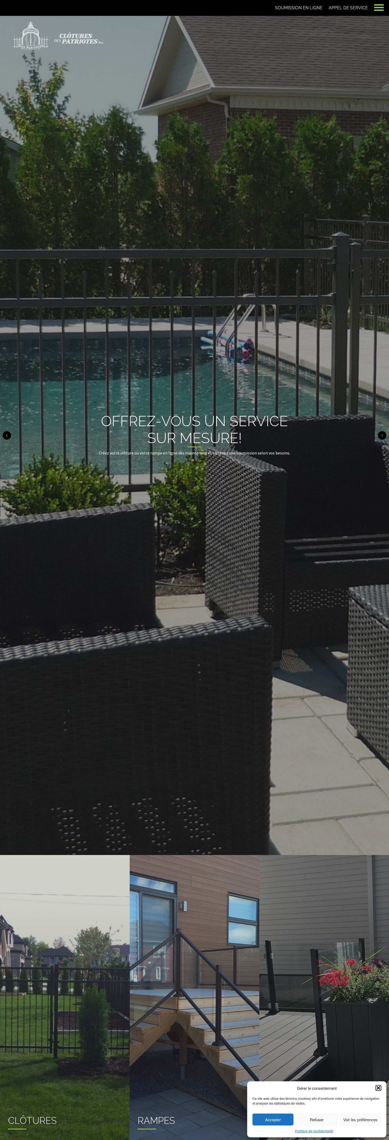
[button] (378, 1088)
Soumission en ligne (298, 7)
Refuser (317, 1119)
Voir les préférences (360, 1119)
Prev (7, 435)
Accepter (273, 1119)
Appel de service (348, 7)
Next (382, 435)
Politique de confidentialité (314, 1131)
